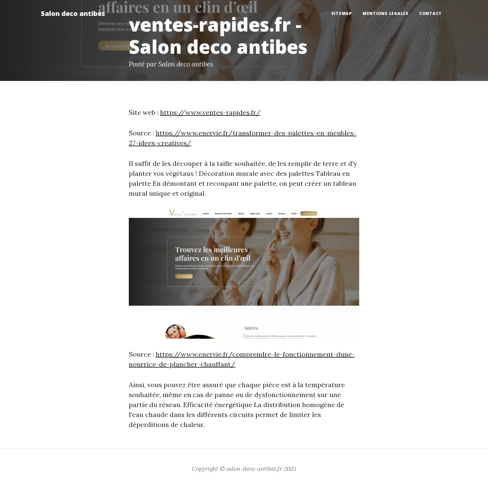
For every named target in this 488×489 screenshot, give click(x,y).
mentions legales (386, 13)
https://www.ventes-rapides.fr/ (210, 112)
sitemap (341, 13)
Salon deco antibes (73, 13)
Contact (430, 13)
